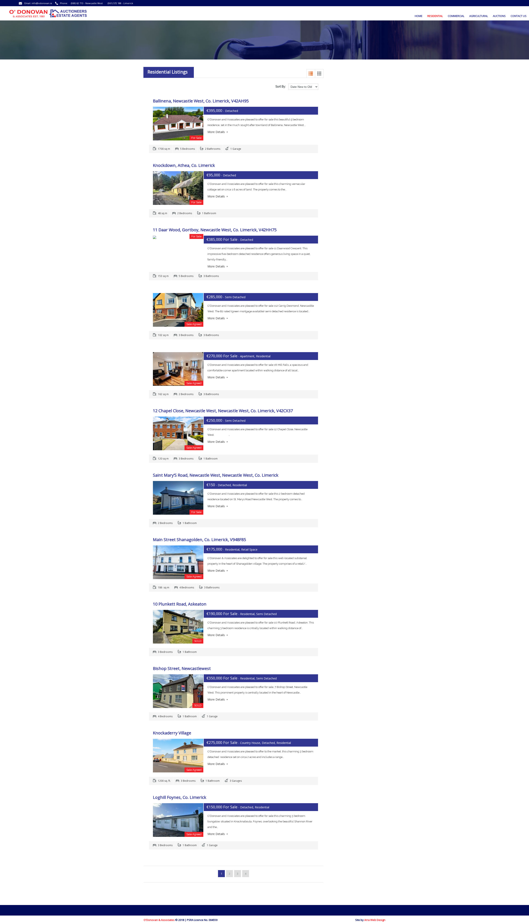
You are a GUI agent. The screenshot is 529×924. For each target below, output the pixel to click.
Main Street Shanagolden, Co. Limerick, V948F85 (199, 539)
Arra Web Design (374, 920)
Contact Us (519, 16)
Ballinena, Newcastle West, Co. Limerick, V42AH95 (201, 101)
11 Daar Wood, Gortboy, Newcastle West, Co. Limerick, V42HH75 (214, 230)
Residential (435, 16)
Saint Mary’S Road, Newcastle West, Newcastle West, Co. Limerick (215, 475)
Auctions (499, 16)
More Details (216, 132)
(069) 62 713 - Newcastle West (87, 3)
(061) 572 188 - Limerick (120, 3)
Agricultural (478, 16)
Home (418, 16)
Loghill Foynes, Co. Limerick (179, 797)
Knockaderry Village (172, 733)
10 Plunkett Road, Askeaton (179, 604)
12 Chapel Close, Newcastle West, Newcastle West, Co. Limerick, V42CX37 (223, 410)
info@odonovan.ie (42, 3)
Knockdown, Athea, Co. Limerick (184, 165)
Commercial (456, 16)
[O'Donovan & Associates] (38, 14)
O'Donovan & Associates (159, 920)
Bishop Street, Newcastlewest (182, 668)
